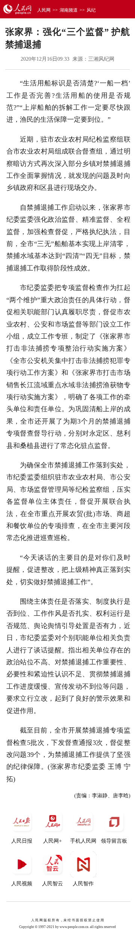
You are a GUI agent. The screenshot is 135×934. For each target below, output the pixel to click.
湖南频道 (69, 10)
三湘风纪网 (101, 59)
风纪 (91, 10)
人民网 (44, 10)
